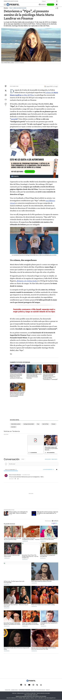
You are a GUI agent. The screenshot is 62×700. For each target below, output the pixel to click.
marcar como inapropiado (54, 479)
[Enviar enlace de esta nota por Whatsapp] (5, 95)
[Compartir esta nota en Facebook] (5, 86)
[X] (25, 685)
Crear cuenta (54, 459)
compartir (49, 478)
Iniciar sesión (48, 459)
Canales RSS (7, 690)
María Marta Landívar (15, 424)
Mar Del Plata (45, 424)
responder (11, 478)
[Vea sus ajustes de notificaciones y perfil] (56, 4)
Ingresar (43, 4)
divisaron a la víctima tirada (26, 281)
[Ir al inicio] (12, 4)
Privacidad (27, 690)
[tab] (11, 469)
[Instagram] (33, 685)
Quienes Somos (14, 690)
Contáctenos (22, 690)
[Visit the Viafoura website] (55, 520)
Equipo (32, 690)
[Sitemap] (41, 685)
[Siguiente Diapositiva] (57, 445)
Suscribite (50, 4)
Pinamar (53, 424)
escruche (14, 119)
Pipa (38, 424)
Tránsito (48, 690)
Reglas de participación (39, 690)
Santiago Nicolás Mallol (29, 424)
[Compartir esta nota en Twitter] (5, 90)
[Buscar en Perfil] (56, 1)
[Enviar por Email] (5, 99)
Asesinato (13, 426)
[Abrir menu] (5, 4)
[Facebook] (21, 685)
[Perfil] (31, 681)
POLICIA (6, 8)
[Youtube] (29, 685)
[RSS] (37, 685)
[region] (31, 490)
